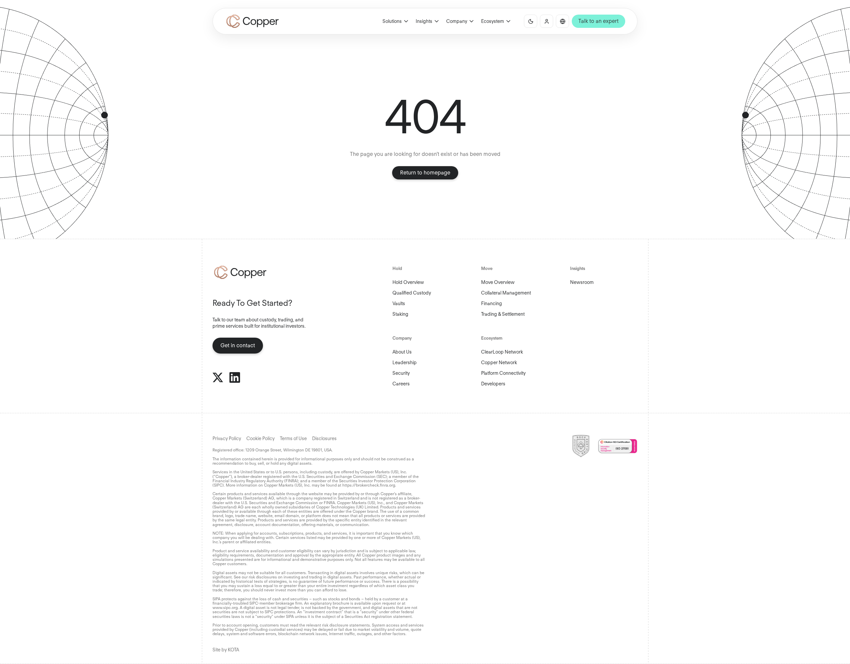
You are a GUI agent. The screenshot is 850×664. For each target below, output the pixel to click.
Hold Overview (408, 282)
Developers (493, 383)
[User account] (546, 21)
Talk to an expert (598, 21)
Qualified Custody (411, 293)
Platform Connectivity (503, 373)
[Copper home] (262, 272)
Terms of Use (293, 438)
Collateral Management (506, 293)
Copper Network (499, 362)
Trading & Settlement (503, 314)
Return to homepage (425, 172)
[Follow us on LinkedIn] (234, 377)
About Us (402, 352)
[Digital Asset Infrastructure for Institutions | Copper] (252, 21)
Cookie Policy (260, 438)
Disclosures (324, 438)
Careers (401, 383)
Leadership (404, 362)
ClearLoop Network (502, 352)
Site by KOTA (225, 649)
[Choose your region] (562, 21)
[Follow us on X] (217, 377)
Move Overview (498, 282)
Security (401, 373)
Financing (491, 303)
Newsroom (582, 282)
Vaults (398, 303)
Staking (400, 314)
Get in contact (237, 345)
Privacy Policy (226, 438)
